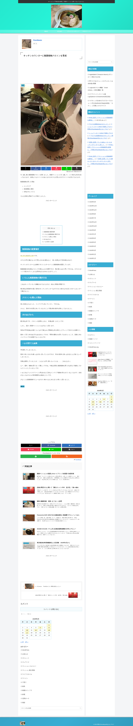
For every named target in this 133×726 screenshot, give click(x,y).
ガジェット (25, 658)
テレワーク (25, 662)
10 (27, 630)
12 (36, 630)
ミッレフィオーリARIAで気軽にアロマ (101, 133)
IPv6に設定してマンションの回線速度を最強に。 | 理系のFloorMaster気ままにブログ (100, 147)
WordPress (25, 650)
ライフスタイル (27, 674)
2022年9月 (92, 230)
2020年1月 (92, 258)
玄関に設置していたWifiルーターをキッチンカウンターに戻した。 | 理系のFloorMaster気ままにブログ (100, 161)
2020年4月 (92, 246)
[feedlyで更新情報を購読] (34, 43)
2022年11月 (93, 222)
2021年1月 (92, 234)
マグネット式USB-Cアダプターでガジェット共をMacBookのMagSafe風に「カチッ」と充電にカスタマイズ (100, 103)
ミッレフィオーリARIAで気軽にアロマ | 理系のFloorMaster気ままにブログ (99, 128)
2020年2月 (92, 254)
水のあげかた (47, 239)
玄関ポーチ (25, 698)
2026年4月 (92, 202)
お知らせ (25, 654)
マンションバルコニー (29, 666)
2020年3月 (92, 250)
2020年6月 (92, 238)
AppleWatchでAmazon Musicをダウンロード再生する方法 (100, 76)
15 (49, 630)
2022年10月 (93, 226)
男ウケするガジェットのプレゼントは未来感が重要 (100, 82)
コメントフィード (94, 343)
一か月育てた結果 (49, 241)
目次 (49, 228)
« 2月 (22, 642)
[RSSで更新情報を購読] (36, 43)
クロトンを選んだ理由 (50, 236)
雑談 (23, 386)
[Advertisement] (51, 71)
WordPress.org (94, 347)
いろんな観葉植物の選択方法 (52, 234)
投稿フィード (93, 339)
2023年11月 (93, 210)
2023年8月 (92, 214)
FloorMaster (37, 40)
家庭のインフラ (27, 690)
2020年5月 (92, 242)
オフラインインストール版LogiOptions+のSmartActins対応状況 (99, 95)
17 (27, 633)
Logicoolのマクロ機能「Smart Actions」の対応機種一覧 (98, 89)
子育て (24, 682)
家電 (23, 694)
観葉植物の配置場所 (49, 231)
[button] (77, 168)
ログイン (92, 335)
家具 (23, 686)
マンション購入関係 (28, 670)
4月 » (26, 642)
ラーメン (25, 678)
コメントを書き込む (51, 609)
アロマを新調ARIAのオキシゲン (99, 124)
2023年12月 (93, 206)
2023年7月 (92, 218)
